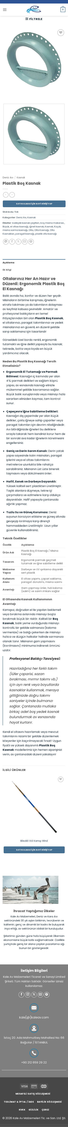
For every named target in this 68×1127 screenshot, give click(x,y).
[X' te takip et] (34, 995)
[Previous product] (12, 195)
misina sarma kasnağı (15, 230)
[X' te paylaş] (18, 242)
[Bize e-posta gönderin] (40, 995)
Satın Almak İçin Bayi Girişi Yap (34, 203)
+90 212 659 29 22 (34, 1062)
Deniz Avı (8, 177)
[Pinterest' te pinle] (31, 242)
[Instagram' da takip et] (28, 995)
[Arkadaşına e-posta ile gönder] (25, 242)
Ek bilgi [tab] (7, 269)
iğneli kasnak (36, 226)
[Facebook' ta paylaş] (12, 242)
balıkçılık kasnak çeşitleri (25, 222)
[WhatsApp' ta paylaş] (6, 242)
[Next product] (5, 195)
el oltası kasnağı (19, 226)
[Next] (15, 95)
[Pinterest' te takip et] (47, 995)
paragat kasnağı (24, 233)
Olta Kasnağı (41, 230)
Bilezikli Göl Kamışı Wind (34, 841)
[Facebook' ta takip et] (21, 995)
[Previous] (6, 95)
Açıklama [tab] (8, 262)
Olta (31, 230)
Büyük (6, 226)
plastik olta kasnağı (46, 233)
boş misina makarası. (52, 222)
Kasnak (21, 177)
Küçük (57, 226)
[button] (5, 9)
